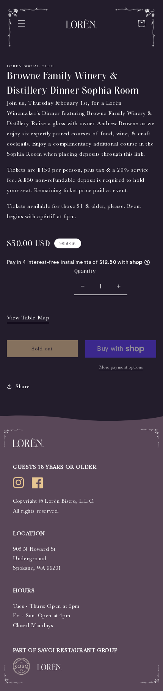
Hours (24, 590)
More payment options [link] (121, 367)
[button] (21, 23)
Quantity (85, 271)
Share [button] (23, 386)
